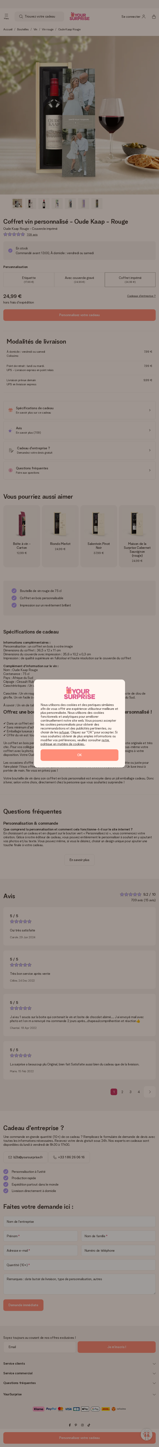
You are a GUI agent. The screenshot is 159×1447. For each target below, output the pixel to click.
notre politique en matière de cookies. (75, 742)
